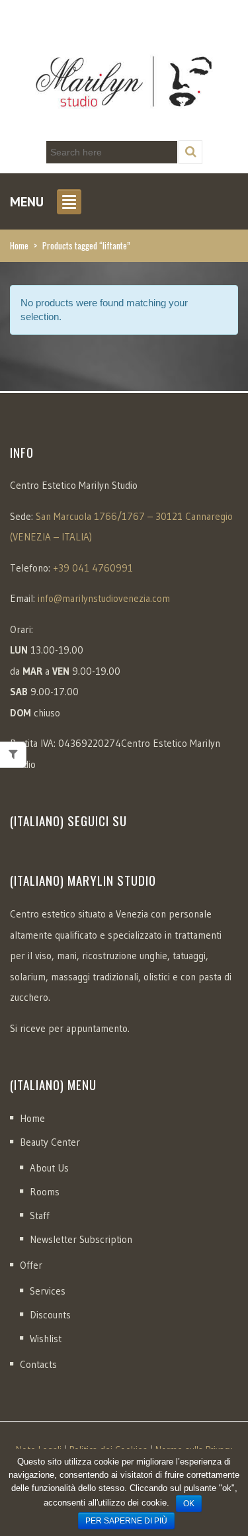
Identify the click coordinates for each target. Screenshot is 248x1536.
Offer (31, 1265)
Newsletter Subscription (81, 1239)
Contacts (38, 1364)
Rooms (45, 1191)
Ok (188, 1503)
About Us (49, 1168)
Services (47, 1291)
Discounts (50, 1314)
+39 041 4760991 (93, 568)
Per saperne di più (126, 1520)
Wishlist (46, 1338)
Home (19, 245)
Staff (40, 1215)
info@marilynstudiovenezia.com (104, 598)
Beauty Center (50, 1142)
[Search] (190, 152)
